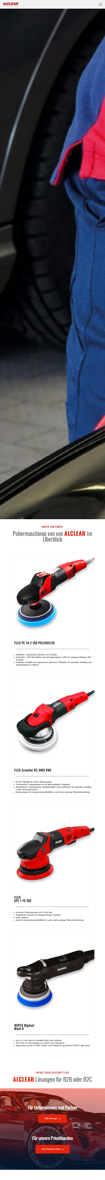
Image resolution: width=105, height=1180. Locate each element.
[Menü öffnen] (100, 4)
